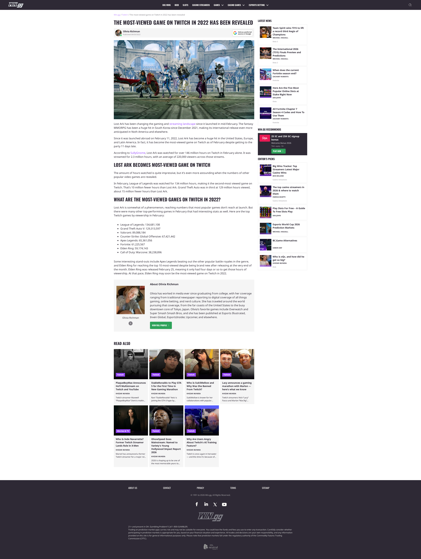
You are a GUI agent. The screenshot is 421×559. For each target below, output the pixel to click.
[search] (410, 5)
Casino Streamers (201, 5)
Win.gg (117, 14)
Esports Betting (257, 5)
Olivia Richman (131, 31)
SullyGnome (137, 153)
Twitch (125, 14)
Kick (177, 5)
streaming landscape (182, 124)
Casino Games (234, 5)
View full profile (159, 325)
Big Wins (166, 5)
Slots (185, 5)
